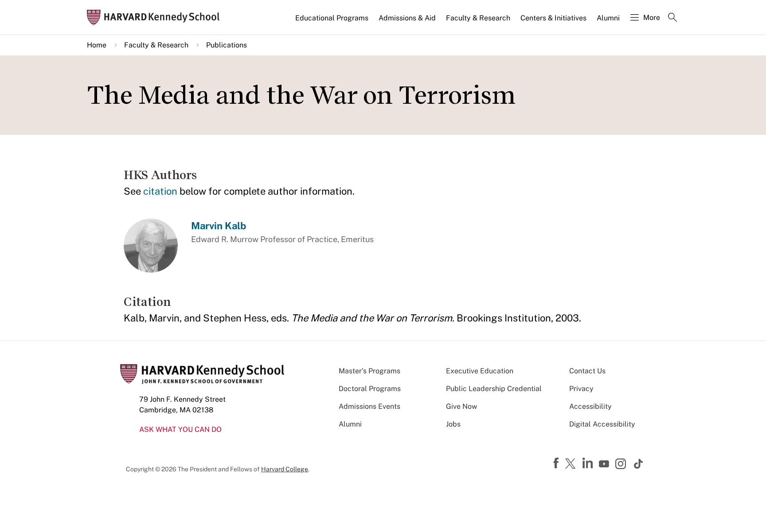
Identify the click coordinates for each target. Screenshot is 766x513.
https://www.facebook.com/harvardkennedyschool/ (557, 463)
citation (160, 191)
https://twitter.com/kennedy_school (571, 464)
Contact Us (587, 371)
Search (672, 18)
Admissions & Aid (407, 18)
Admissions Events (369, 406)
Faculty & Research (478, 18)
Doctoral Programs (370, 388)
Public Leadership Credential (494, 388)
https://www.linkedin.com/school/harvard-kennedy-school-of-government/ (588, 463)
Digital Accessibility (602, 424)
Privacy (581, 388)
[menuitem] (332, 22)
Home (96, 45)
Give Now (461, 406)
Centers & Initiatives (553, 18)
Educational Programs (331, 18)
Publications (226, 45)
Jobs (453, 424)
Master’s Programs (369, 371)
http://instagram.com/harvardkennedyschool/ (622, 464)
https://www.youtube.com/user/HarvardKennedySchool (605, 464)
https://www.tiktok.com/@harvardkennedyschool (638, 464)
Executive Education (479, 371)
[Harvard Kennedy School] (156, 17)
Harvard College (284, 469)
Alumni (608, 18)
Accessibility (590, 406)
